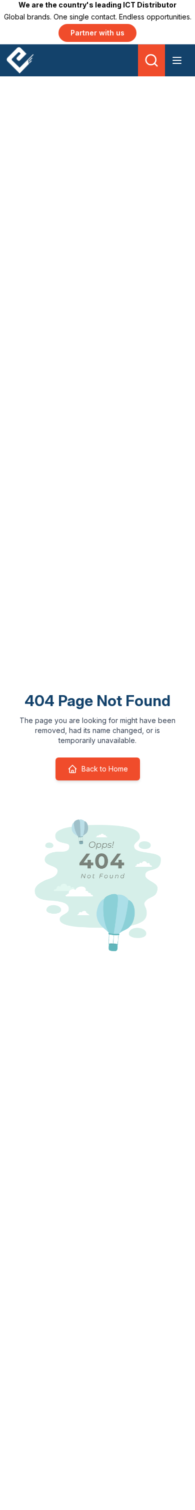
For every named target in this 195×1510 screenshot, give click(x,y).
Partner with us (97, 32)
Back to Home (105, 768)
